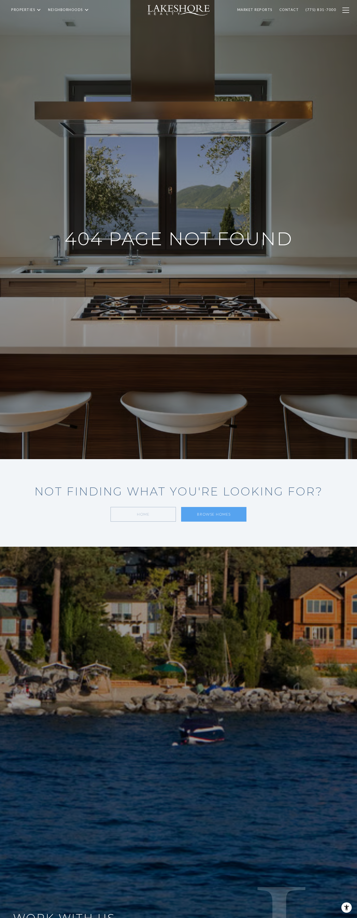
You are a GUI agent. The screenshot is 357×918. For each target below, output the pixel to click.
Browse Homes (214, 514)
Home (143, 514)
